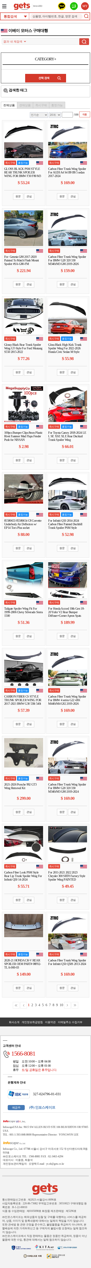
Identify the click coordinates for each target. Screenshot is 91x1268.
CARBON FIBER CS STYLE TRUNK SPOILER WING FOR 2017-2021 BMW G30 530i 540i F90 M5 (22, 702)
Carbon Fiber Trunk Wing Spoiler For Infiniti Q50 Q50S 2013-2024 (67, 962)
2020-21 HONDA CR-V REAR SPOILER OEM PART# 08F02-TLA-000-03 (22, 964)
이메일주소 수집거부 (70, 1022)
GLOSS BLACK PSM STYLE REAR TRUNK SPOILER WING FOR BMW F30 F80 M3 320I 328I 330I (22, 174)
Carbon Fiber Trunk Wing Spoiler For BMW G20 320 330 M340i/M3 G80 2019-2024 (67, 788)
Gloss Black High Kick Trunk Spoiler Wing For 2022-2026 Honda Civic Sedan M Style (64, 348)
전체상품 (9, 105)
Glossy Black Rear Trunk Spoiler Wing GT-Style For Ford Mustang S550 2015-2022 (23, 348)
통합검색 (10, 16)
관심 (29, 196)
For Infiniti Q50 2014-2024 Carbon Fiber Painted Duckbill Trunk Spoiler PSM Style (65, 524)
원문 (18, 196)
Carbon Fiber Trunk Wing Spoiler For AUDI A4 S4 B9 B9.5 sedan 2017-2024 (67, 172)
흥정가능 (57, 105)
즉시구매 (41, 105)
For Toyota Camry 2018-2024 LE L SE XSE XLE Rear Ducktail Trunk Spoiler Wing (67, 436)
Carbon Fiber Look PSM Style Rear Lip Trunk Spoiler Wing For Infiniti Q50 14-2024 (23, 876)
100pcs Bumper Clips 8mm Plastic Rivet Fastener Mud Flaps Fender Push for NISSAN (23, 436)
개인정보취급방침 (32, 1022)
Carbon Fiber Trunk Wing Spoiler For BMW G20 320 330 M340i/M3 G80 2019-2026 (67, 260)
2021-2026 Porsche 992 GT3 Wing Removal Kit (20, 786)
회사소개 (14, 1022)
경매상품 (25, 105)
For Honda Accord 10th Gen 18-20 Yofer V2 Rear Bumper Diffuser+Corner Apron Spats (66, 612)
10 (61, 1005)
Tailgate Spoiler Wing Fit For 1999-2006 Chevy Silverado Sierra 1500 (23, 612)
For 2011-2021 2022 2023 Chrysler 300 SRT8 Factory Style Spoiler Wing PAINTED (66, 876)
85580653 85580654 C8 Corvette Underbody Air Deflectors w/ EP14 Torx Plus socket (22, 524)
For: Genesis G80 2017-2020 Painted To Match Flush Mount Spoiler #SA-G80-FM (21, 260)
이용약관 (50, 1022)
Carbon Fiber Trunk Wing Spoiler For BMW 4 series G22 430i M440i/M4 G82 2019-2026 (67, 700)
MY (85, 6)
